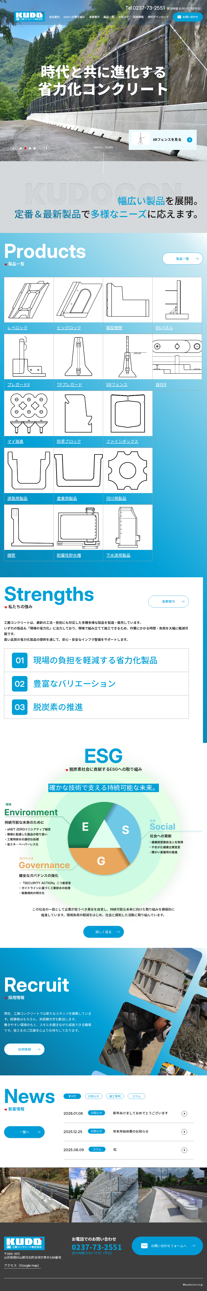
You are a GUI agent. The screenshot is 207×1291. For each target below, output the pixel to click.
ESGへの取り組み (74, 17)
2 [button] (25, 148)
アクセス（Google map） (22, 1265)
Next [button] (46, 148)
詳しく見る (103, 932)
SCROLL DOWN (103, 147)
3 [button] (30, 148)
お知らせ (123, 17)
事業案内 (94, 17)
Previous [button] (13, 148)
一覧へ (24, 1132)
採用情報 (138, 17)
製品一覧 (109, 17)
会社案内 (54, 17)
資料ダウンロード (158, 17)
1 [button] (21, 148)
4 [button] (35, 148)
